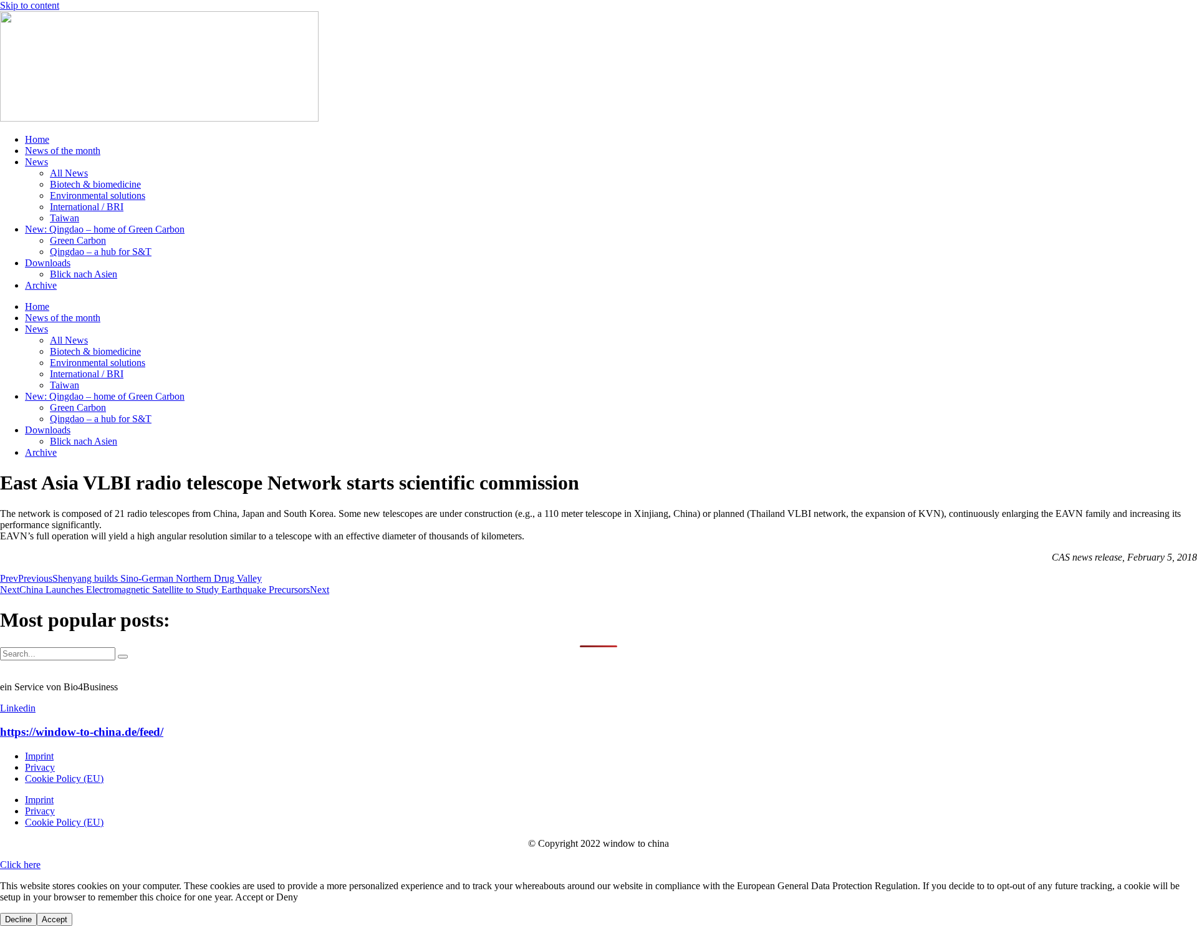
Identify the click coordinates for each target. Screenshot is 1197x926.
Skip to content (29, 5)
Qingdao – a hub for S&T (100, 251)
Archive (41, 285)
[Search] (123, 656)
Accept (54, 919)
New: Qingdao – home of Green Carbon (105, 229)
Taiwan (64, 218)
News (36, 162)
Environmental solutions (97, 195)
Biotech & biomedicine (95, 184)
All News (69, 173)
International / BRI (86, 206)
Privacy (40, 767)
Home (37, 139)
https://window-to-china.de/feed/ (81, 731)
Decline (18, 919)
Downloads (47, 263)
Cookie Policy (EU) (64, 778)
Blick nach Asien (83, 274)
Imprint (39, 756)
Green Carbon (78, 240)
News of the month (62, 150)
